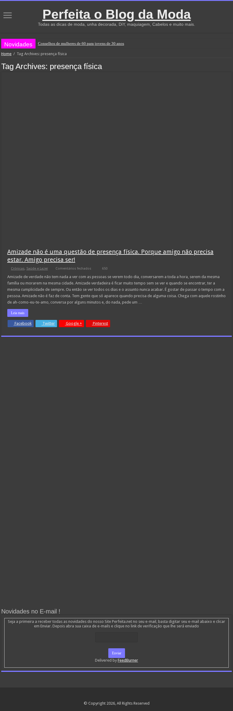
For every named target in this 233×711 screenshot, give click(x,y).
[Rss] (105, 696)
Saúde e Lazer (37, 269)
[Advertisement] (116, 386)
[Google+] (111, 696)
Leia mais (18, 313)
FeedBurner (128, 660)
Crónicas (18, 269)
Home (6, 53)
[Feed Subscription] (230, 66)
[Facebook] (116, 696)
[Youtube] (128, 696)
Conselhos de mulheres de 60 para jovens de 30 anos (81, 43)
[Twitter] (122, 696)
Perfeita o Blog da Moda (116, 14)
